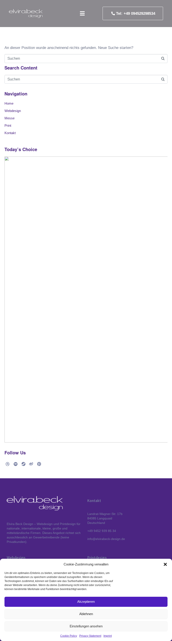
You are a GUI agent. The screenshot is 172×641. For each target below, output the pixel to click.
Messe (9, 118)
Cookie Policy (68, 635)
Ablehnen (86, 614)
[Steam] (23, 464)
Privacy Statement (90, 635)
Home (8, 103)
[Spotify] (15, 464)
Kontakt (10, 133)
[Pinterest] (39, 464)
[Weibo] (31, 464)
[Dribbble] (7, 464)
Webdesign (12, 111)
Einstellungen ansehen (86, 626)
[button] (165, 564)
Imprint (107, 635)
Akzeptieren (86, 601)
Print (7, 125)
